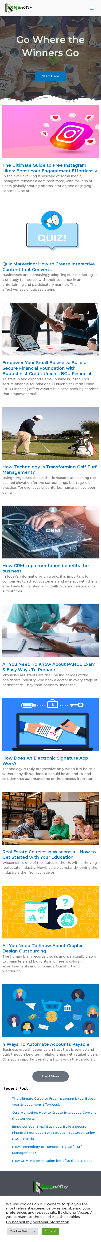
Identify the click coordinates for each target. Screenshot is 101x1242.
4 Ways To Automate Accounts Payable (45, 1044)
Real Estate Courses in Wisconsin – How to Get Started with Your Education (49, 854)
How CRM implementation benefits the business (52, 1160)
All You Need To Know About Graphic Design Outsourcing (42, 948)
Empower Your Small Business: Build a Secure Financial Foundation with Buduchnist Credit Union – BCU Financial (46, 368)
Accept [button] (50, 1231)
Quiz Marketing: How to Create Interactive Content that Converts (48, 266)
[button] (50, 1076)
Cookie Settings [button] (22, 1231)
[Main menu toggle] (92, 8)
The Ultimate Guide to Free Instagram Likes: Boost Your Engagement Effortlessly (49, 168)
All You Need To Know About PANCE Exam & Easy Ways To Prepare (49, 667)
